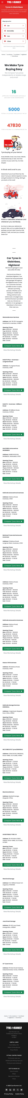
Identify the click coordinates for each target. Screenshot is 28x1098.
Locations (9, 54)
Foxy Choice (14, 1050)
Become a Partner (14, 1076)
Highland (23, 54)
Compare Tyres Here (12, 346)
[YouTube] (21, 1089)
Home (3, 54)
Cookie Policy (19, 1094)
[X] (17, 1089)
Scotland (17, 54)
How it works (14, 1071)
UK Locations (13, 1016)
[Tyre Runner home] (14, 2)
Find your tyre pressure (14, 1063)
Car (8, 26)
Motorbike (10, 31)
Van (8, 36)
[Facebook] (6, 1089)
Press (14, 1078)
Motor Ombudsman (14, 1047)
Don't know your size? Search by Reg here (14, 47)
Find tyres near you (14, 1058)
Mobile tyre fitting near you (14, 1060)
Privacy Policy (8, 1094)
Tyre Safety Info (14, 1045)
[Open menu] (2, 2)
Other (9, 41)
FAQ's (14, 1074)
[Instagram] (14, 1089)
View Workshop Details (12, 350)
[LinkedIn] (10, 1089)
